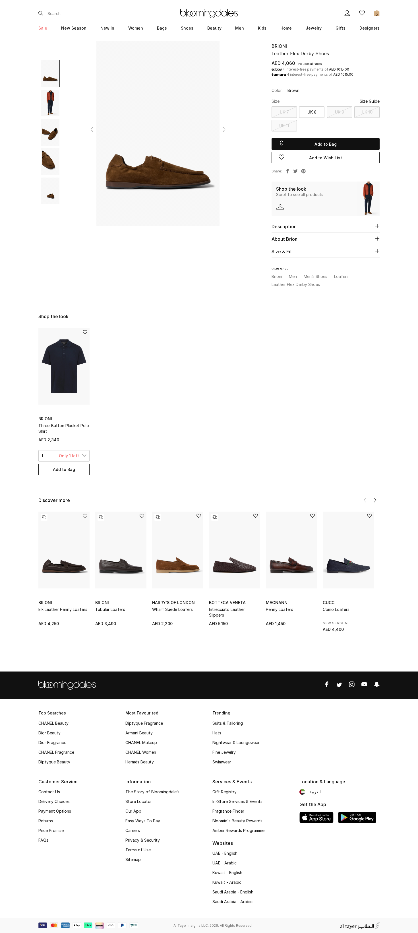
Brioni (279, 46)
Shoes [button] (187, 28)
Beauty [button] (214, 28)
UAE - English (224, 853)
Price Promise (51, 830)
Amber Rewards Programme (238, 830)
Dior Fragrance (52, 742)
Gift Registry (224, 791)
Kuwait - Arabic (226, 882)
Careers (132, 830)
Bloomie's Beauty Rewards (237, 820)
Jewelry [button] (314, 28)
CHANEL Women (140, 752)
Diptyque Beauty (54, 761)
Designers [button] (369, 28)
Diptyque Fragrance (144, 723)
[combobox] (64, 456)
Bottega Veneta (227, 602)
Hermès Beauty (139, 761)
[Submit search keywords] (40, 13)
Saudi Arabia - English (232, 891)
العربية (315, 791)
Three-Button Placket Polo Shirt (63, 428)
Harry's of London (173, 602)
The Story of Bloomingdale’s (152, 791)
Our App (133, 811)
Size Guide (370, 101)
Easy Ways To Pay (142, 820)
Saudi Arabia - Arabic (232, 901)
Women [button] (135, 28)
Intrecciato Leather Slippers (227, 612)
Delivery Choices (54, 801)
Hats (216, 732)
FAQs (43, 840)
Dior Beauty (49, 732)
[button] (92, 129)
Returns (45, 820)
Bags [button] (162, 28)
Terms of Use (138, 849)
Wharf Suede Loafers (172, 609)
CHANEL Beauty (53, 723)
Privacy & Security (142, 840)
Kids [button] (262, 28)
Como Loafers (336, 609)
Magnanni (277, 602)
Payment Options (54, 811)
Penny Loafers (279, 609)
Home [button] (286, 28)
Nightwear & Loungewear (236, 742)
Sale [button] (42, 28)
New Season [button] (73, 28)
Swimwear (221, 761)
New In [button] (107, 28)
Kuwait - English (227, 872)
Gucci (329, 602)
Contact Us (49, 791)
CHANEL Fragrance (56, 752)
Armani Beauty (139, 732)
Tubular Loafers (110, 609)
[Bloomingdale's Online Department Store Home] (209, 13)
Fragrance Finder (228, 811)
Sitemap (133, 859)
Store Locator (138, 801)
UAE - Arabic (224, 862)
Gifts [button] (340, 28)
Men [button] (239, 28)
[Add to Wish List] (85, 516)
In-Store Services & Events (237, 801)
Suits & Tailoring (227, 723)
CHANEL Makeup (141, 742)
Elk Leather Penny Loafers (62, 609)
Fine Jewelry (224, 752)
